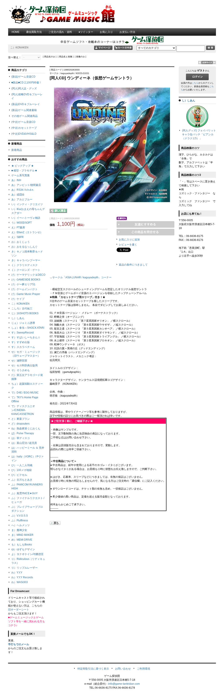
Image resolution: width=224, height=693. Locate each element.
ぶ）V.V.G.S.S (19, 515)
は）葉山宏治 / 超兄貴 (24, 442)
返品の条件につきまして (133, 264)
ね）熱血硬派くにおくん (25, 428)
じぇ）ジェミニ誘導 (23, 322)
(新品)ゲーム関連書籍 (24, 110)
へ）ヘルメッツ (20, 525)
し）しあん (17, 318)
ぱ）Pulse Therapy (22, 433)
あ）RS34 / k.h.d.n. (22, 189)
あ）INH (16, 180)
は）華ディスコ (20, 438)
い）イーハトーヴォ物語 (25, 217)
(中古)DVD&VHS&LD (24, 133)
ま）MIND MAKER (22, 534)
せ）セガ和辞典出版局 (24, 365)
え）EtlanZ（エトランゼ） (27, 232)
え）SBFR (17, 237)
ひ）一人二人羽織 (21, 465)
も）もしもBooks (21, 544)
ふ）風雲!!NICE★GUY (24, 493)
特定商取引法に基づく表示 (93, 668)
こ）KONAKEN (20, 303)
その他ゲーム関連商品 (24, 116)
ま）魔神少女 (19, 530)
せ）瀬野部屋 (19, 360)
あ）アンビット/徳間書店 (26, 185)
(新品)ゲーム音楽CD (23, 76)
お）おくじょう (20, 241)
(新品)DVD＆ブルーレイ (25, 104)
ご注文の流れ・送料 (60, 32)
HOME (15, 32)
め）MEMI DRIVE (21, 539)
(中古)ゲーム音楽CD (23, 121)
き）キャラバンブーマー (25, 260)
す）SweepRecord (22, 332)
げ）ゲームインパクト (24, 289)
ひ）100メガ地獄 (21, 470)
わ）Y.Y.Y (16, 572)
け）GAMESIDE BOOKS (25, 279)
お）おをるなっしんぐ (24, 246)
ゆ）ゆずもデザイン (23, 549)
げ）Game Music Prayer (25, 294)
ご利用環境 (143, 668)
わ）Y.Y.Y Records (22, 577)
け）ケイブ (17, 298)
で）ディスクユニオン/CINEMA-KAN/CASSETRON (23, 410)
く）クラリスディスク (24, 265)
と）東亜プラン (20, 418)
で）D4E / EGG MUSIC (25, 392)
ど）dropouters (20, 423)
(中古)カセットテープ (24, 127)
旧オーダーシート (18, 609)
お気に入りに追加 (129, 239)
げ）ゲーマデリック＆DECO (28, 274)
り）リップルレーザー (24, 567)
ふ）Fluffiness (19, 520)
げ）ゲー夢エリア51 (23, 284)
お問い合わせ (123, 668)
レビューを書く (128, 244)
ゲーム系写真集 (20, 175)
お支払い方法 (127, 32)
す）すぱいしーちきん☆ (25, 337)
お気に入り (106, 32)
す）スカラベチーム (23, 347)
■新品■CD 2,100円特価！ (26, 82)
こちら (195, 83)
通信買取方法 (34, 32)
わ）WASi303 (19, 582)
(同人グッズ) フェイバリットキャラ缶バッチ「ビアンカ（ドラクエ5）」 (199, 134)
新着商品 (16, 150)
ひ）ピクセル (19, 474)
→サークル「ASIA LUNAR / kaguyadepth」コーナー (81, 277)
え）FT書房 (18, 227)
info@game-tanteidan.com (124, 683)
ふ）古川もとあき (21, 479)
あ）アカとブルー (21, 199)
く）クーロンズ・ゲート (25, 270)
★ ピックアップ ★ (22, 165)
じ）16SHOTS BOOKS (24, 313)
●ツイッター (86, 32)
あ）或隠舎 (17, 194)
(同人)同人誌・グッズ (24, 88)
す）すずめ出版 (20, 342)
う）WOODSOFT (21, 222)
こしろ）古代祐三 (21, 308)
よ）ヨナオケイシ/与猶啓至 (27, 554)
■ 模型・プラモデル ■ (24, 170)
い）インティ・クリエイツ (27, 204)
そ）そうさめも (20, 370)
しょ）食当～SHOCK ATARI (27, 327)
